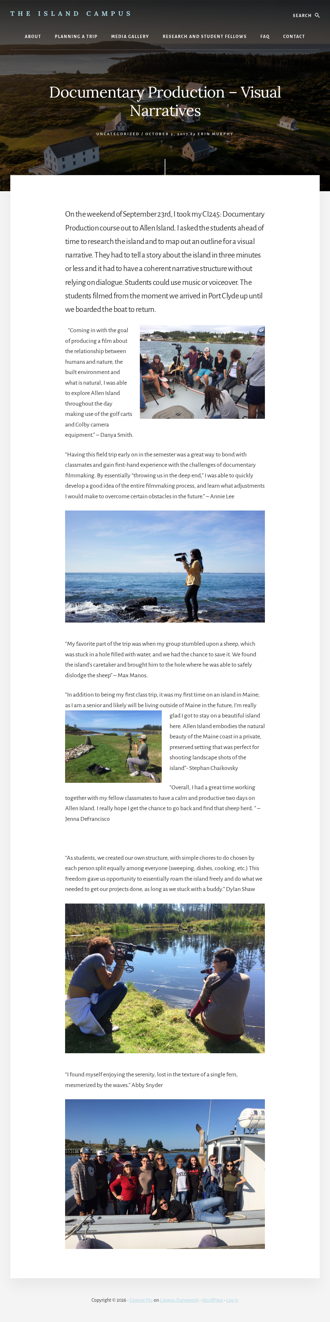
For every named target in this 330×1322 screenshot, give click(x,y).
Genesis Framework (179, 1300)
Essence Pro (141, 1300)
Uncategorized (118, 134)
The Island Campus (71, 13)
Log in (232, 1300)
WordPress (212, 1300)
